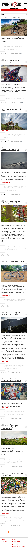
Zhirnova (4, 60)
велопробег (6, 518)
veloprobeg (19, 299)
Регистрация (4, 541)
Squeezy (18, 187)
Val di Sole (10, 246)
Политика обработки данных (18, 544)
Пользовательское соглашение (18, 546)
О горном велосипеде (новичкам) (19, 543)
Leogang (22, 411)
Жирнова (6, 190)
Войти (3, 539)
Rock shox (8, 300)
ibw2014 (19, 459)
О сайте (14, 539)
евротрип (6, 250)
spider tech (13, 98)
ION (17, 97)
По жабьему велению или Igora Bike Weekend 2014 (10, 427)
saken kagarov (7, 46)
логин (25, 8)
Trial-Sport (21, 98)
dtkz (2, 109)
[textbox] (14, 14)
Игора (5, 462)
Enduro (5, 461)
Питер (8, 462)
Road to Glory (15, 17)
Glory (5, 49)
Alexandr (4, 17)
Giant (24, 48)
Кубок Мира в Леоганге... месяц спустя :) (11, 380)
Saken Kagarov (14, 134)
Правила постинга (16, 541)
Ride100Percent (10, 49)
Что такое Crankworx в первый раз (10, 149)
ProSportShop (17, 135)
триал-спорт (19, 189)
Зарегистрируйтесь (14, 8)
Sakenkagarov (7, 134)
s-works (18, 248)
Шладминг (22, 366)
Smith (17, 98)
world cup (6, 412)
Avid (5, 300)
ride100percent (7, 137)
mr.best (5, 189)
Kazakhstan (12, 48)
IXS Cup (11, 187)
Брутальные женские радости (10, 61)
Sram (23, 299)
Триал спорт (14, 249)
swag (7, 301)
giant (12, 135)
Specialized (6, 97)
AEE (20, 97)
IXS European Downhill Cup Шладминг (10, 313)
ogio (15, 97)
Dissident (11, 97)
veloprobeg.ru (7, 98)
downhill (20, 46)
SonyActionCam (18, 48)
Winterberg (8, 517)
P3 (10, 299)
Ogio (16, 49)
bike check (13, 299)
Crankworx (21, 186)
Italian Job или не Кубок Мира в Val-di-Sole (11, 202)
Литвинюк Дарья (12, 190)
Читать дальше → (5, 42)
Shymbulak (6, 48)
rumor (16, 462)
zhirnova (8, 411)
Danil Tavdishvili (14, 46)
